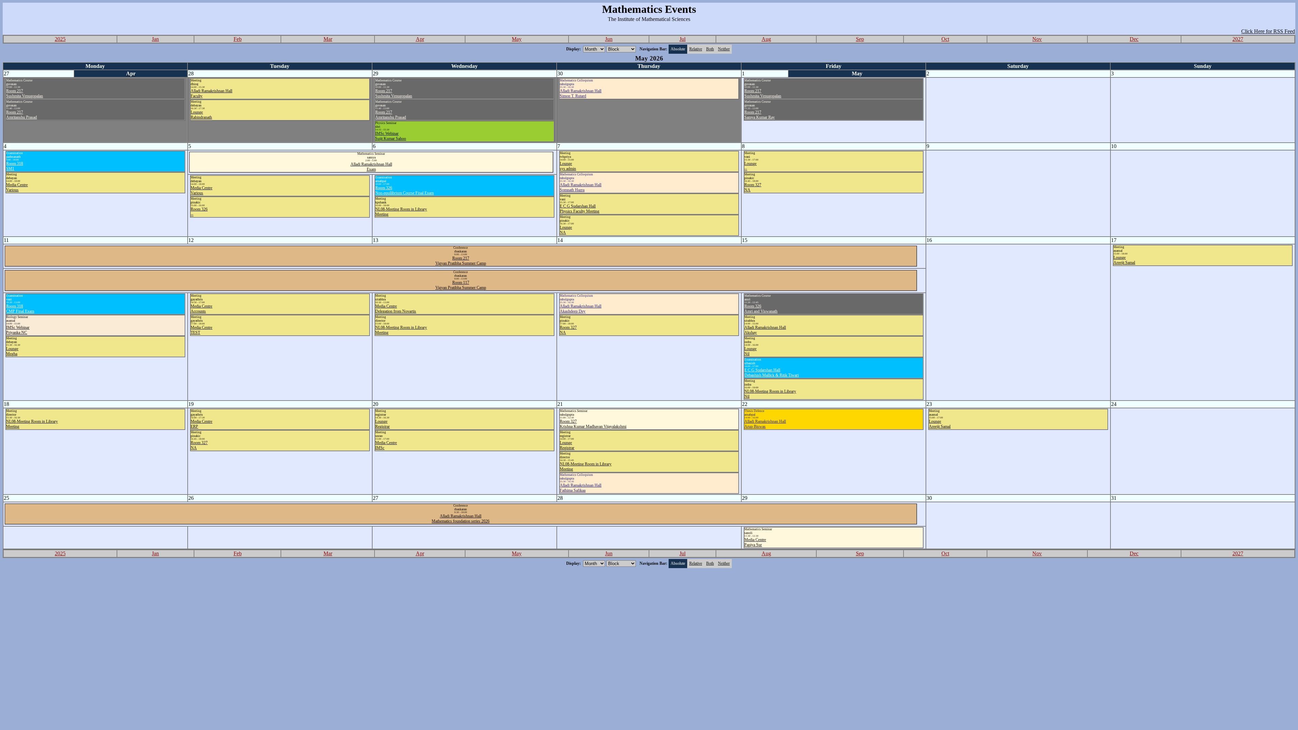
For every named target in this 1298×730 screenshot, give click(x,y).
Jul (682, 39)
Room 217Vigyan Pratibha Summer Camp (460, 261)
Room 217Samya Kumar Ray (759, 115)
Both (710, 49)
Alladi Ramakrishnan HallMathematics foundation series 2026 (460, 519)
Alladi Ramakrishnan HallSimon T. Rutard (580, 93)
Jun (608, 39)
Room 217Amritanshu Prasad (21, 115)
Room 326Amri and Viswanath (760, 309)
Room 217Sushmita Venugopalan (24, 93)
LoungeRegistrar (382, 424)
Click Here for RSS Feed (1268, 31)
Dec (1134, 39)
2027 (1237, 39)
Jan (155, 39)
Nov (1037, 39)
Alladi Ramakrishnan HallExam (371, 167)
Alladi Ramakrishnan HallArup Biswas (765, 424)
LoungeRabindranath (201, 115)
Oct (945, 39)
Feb (238, 39)
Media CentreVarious (17, 187)
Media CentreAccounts (201, 309)
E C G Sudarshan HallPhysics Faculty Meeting (579, 209)
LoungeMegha (12, 351)
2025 (60, 39)
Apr (420, 39)
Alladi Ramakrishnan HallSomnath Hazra (580, 187)
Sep (860, 39)
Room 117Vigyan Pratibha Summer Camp (460, 285)
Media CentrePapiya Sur (755, 542)
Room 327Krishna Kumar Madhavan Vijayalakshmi (593, 424)
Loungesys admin (568, 166)
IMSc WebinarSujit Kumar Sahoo (390, 136)
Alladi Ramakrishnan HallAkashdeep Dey (580, 309)
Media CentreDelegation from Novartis (395, 309)
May (517, 39)
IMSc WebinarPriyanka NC (17, 330)
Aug (766, 39)
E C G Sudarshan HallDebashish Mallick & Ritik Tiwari (771, 373)
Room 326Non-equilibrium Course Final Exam (404, 190)
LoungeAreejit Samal (1124, 260)
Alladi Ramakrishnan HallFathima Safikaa (580, 488)
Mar (327, 39)
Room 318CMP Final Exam (20, 309)
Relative (695, 49)
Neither (724, 49)
